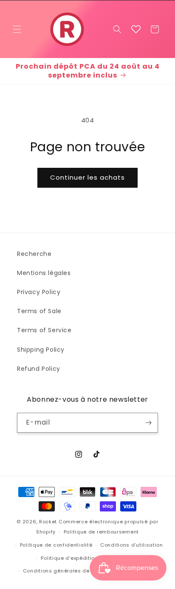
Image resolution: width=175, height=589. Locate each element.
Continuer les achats (87, 177)
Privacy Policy (38, 292)
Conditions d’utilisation (131, 545)
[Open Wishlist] (136, 29)
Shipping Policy (41, 349)
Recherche (34, 254)
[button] (17, 29)
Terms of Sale (39, 311)
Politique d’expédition (69, 558)
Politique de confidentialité (56, 545)
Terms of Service (44, 330)
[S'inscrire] (148, 423)
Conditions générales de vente (64, 570)
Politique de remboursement (101, 531)
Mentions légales (44, 273)
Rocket (48, 521)
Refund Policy (38, 368)
